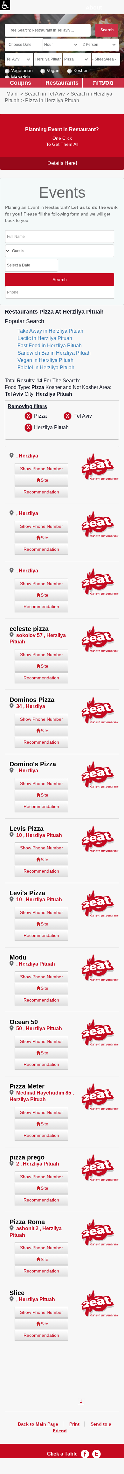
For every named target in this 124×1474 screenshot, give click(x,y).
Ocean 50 (24, 1021)
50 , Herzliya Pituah (39, 1028)
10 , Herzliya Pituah (39, 835)
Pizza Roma (27, 1221)
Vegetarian (22, 70)
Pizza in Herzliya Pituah (52, 100)
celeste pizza (29, 628)
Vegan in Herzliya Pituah (45, 360)
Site (44, 480)
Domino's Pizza (33, 764)
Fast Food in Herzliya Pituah (49, 345)
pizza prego (27, 1157)
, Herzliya (27, 455)
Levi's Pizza (27, 892)
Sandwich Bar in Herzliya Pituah (54, 353)
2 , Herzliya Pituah (37, 1163)
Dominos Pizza (32, 699)
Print (74, 1424)
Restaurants (62, 82)
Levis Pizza (27, 828)
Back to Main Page (38, 1424)
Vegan (53, 70)
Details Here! (62, 163)
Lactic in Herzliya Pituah (44, 338)
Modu (18, 957)
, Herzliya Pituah (35, 964)
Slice (17, 1292)
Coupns (20, 82)
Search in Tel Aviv (44, 93)
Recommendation (41, 491)
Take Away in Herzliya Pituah (50, 331)
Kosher (80, 70)
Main (11, 93)
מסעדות (103, 82)
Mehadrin (20, 77)
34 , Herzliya (30, 706)
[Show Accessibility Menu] (5, 5)
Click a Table (62, 1453)
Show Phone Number (41, 468)
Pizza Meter (27, 1086)
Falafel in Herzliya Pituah (45, 367)
